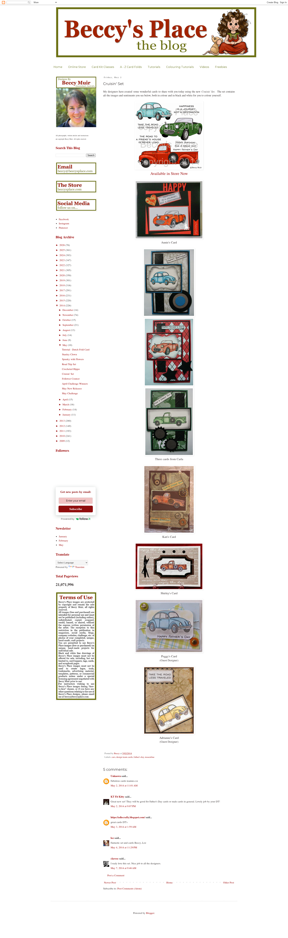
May (65, 345)
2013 (63, 420)
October (67, 319)
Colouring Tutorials (180, 67)
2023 (63, 260)
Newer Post (110, 882)
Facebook (64, 219)
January (66, 414)
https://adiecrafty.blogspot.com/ (128, 817)
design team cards (124, 756)
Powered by (67, 519)
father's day (139, 756)
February (67, 409)
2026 (63, 245)
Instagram (64, 223)
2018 (63, 285)
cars (113, 756)
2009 (63, 440)
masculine (149, 756)
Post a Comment (115, 875)
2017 (63, 290)
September (68, 324)
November (68, 314)
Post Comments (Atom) (129, 888)
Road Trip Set (69, 364)
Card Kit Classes (103, 67)
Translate (79, 567)
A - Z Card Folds (131, 67)
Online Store (77, 67)
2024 (63, 255)
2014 (63, 305)
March (66, 404)
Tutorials (154, 67)
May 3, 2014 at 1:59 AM (123, 826)
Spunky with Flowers (73, 359)
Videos (204, 67)
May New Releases (72, 388)
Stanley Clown (69, 354)
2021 (63, 270)
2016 (63, 295)
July (65, 335)
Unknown (116, 776)
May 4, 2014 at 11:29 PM (124, 847)
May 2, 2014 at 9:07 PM (123, 806)
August (66, 330)
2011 (63, 430)
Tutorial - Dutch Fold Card (76, 349)
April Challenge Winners (75, 383)
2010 (63, 435)
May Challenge (70, 393)
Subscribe (75, 509)
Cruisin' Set (68, 373)
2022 (63, 265)
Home (58, 67)
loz (112, 838)
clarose (114, 858)
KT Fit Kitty (117, 796)
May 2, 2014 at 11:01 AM (124, 785)
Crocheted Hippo (71, 369)
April (65, 399)
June (65, 340)
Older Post (228, 882)
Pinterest (63, 227)
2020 (63, 275)
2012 (63, 425)
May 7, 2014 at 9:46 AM (123, 868)
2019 (63, 280)
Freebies (221, 67)
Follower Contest (71, 378)
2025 (63, 250)
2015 (63, 300)
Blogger (150, 913)
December (68, 310)
